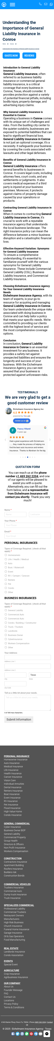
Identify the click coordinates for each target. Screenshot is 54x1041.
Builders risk (10, 872)
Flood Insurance (12, 808)
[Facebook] (13, 1034)
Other (10, 592)
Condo (11, 588)
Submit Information (19, 719)
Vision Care (10, 780)
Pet (9, 584)
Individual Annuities (14, 784)
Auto (10, 563)
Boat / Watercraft (16, 567)
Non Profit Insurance (14, 847)
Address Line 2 (9, 670)
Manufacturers (11, 919)
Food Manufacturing (14, 939)
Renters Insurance (13, 790)
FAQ (6, 993)
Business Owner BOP (14, 830)
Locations (9, 1000)
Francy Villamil (24, 428)
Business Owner (15, 635)
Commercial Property (15, 837)
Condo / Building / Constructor (22, 623)
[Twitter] (18, 1034)
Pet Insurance (11, 804)
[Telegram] (36, 1034)
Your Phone (10, 521)
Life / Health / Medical (18, 559)
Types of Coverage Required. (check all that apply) (25, 550)
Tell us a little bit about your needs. (20, 693)
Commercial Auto (16, 614)
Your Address (10, 653)
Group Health (11, 840)
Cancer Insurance (13, 777)
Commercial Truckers (15, 912)
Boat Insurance (12, 794)
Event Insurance (12, 797)
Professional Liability (14, 908)
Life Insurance (11, 770)
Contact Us (9, 997)
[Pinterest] (31, 1034)
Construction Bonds (14, 875)
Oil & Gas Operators (14, 936)
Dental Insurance (12, 787)
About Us (8, 986)
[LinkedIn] (22, 1034)
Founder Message (13, 990)
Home (4, 44)
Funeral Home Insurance (16, 929)
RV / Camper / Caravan (18, 576)
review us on (20, 420)
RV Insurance (11, 801)
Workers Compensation (18, 643)
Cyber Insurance (12, 827)
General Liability (15, 610)
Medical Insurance (13, 766)
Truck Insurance (12, 898)
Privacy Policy (11, 1004)
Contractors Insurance (15, 862)
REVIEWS (29, 55)
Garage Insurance (13, 932)
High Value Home (13, 811)
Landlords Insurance (14, 951)
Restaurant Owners (14, 915)
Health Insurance (12, 773)
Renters (11, 580)
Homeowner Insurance (15, 759)
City (5, 679)
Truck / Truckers (15, 627)
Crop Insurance (12, 974)
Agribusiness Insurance (16, 977)
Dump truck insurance (15, 894)
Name (8, 510)
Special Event (11, 964)
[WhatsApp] (27, 1034)
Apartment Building (14, 865)
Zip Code (7, 688)
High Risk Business (13, 922)
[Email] (40, 1034)
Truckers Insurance (14, 887)
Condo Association (13, 955)
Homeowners (14, 555)
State (31, 679)
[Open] (12, 4)
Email (7, 531)
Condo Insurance (12, 815)
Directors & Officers (14, 844)
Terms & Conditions (14, 1007)
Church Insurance (13, 926)
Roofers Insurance (13, 869)
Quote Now (11, 55)
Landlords (12, 631)
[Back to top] (47, 1034)
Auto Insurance (12, 763)
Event (10, 571)
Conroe (12, 44)
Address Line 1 (9, 661)
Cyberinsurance (15, 639)
